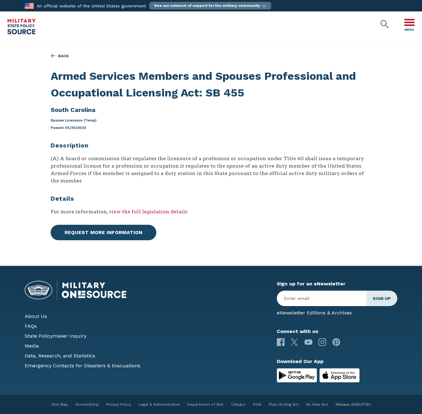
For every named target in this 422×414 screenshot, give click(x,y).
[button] (210, 6)
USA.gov (238, 404)
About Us (36, 316)
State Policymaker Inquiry (56, 336)
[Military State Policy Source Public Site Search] (384, 24)
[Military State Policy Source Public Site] (21, 33)
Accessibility (87, 404)
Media (32, 346)
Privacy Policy (118, 404)
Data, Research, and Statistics (60, 356)
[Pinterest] (336, 342)
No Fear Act (317, 404)
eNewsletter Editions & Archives (314, 313)
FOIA (257, 404)
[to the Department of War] (29, 5)
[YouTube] (308, 342)
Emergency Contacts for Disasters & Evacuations (82, 366)
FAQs (31, 326)
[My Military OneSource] (297, 375)
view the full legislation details (148, 212)
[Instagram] (322, 342)
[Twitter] (294, 342)
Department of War (205, 404)
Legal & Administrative (159, 404)
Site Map (60, 404)
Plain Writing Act (284, 404)
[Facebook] (281, 342)
